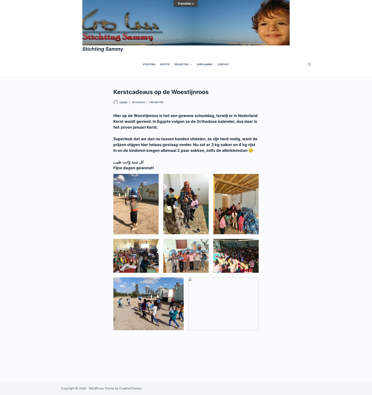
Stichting (149, 64)
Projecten (181, 64)
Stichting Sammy (102, 49)
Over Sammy (205, 64)
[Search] (309, 64)
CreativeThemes (130, 388)
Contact (223, 64)
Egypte (165, 64)
